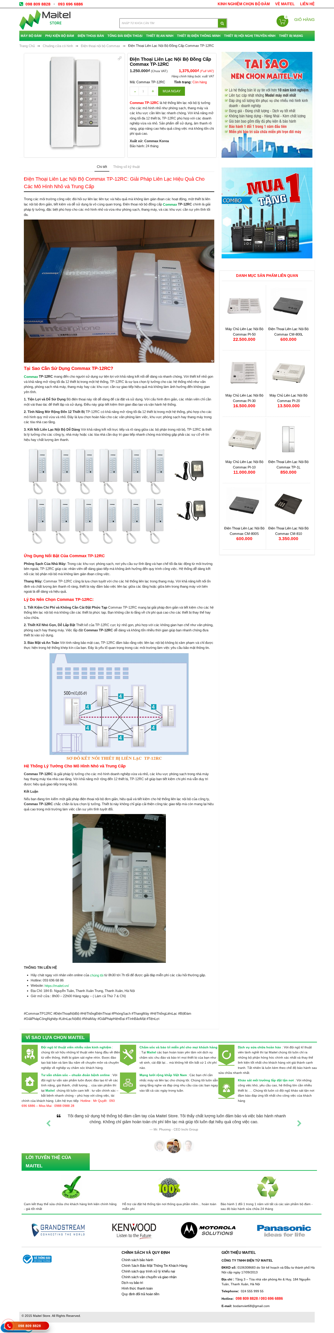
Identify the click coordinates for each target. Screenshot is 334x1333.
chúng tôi (96, 975)
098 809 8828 (37, 4)
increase (152, 91)
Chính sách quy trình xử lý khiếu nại (148, 1271)
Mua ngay (172, 91)
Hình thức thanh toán (137, 1288)
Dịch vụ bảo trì (132, 1283)
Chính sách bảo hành (137, 1260)
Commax (170, 204)
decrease (134, 91)
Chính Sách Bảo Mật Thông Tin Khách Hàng (154, 1265)
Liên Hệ (307, 4)
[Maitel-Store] (44, 20)
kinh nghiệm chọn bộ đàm (244, 4)
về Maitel (285, 4)
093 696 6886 (70, 4)
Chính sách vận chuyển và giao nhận (149, 1277)
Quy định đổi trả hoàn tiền (140, 1294)
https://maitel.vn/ (57, 986)
